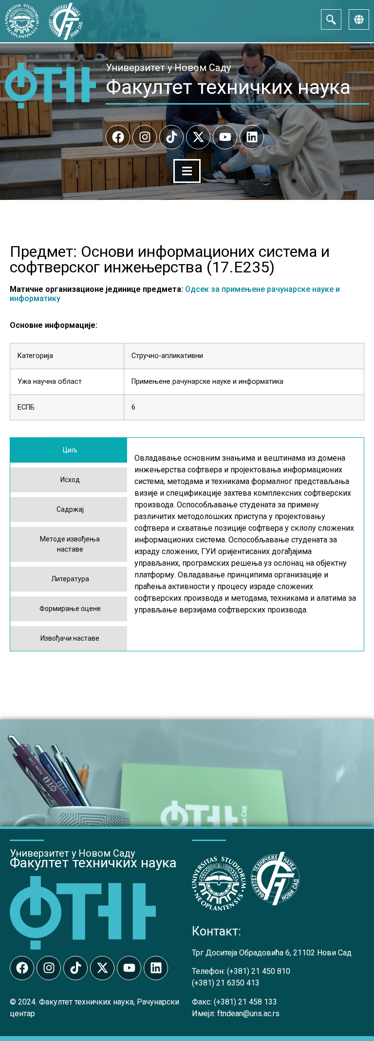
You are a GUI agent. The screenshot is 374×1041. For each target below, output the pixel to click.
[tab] (68, 450)
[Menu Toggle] (187, 171)
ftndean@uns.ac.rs (248, 1013)
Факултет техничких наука (228, 87)
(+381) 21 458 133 (245, 1001)
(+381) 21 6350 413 (226, 982)
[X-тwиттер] (198, 137)
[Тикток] (171, 137)
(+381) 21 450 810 (258, 971)
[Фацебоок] (118, 137)
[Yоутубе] (225, 137)
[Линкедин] (252, 137)
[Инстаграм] (144, 137)
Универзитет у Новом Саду (168, 67)
